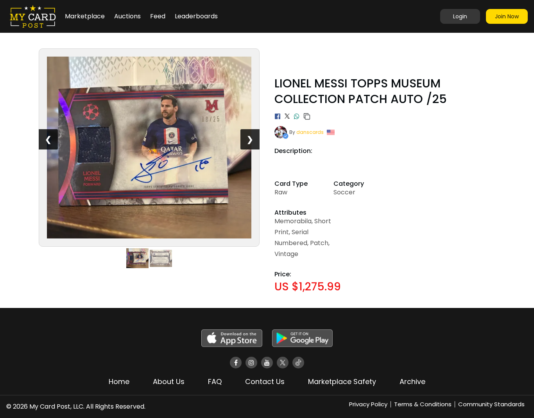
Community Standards (491, 404)
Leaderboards (196, 16)
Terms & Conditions (423, 404)
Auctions (127, 16)
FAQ (215, 381)
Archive (412, 381)
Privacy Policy (368, 404)
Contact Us (265, 381)
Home (119, 381)
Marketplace (85, 16)
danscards (310, 132)
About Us (169, 381)
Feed (157, 16)
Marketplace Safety (342, 381)
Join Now (507, 16)
